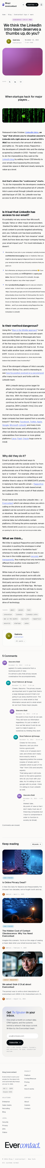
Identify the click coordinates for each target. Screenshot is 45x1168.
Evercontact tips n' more (23, 15)
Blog (9, 15)
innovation (8, 614)
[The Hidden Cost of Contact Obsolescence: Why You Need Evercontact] (22, 910)
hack (28, 610)
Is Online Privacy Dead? (14, 882)
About (26, 1102)
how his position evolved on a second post (25, 373)
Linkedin (22, 425)
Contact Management (10, 980)
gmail (12, 610)
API (25, 1085)
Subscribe (15, 1042)
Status (4, 1132)
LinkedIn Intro (31, 132)
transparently (8, 559)
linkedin (19, 614)
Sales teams (7, 1105)
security (7, 623)
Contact (27, 1108)
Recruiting (6, 1108)
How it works (29, 1089)
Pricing (26, 1082)
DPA (3, 1129)
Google (5, 425)
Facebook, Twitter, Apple (31, 421)
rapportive (37, 619)
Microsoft (14, 425)
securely (35, 556)
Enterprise (6, 1102)
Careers (27, 1105)
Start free (32, 5)
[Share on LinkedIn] (15, 82)
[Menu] (41, 5)
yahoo (27, 623)
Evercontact (7, 503)
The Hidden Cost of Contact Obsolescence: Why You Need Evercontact (17, 933)
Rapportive (38, 484)
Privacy (5, 1125)
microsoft (25, 619)
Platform (27, 1075)
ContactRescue (30, 1079)
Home (4, 15)
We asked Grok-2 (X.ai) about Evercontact (16, 985)
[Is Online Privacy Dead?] (22, 862)
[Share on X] (10, 82)
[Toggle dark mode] (23, 5)
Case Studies (8, 878)
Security (5, 1122)
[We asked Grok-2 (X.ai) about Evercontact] (22, 964)
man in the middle (11, 619)
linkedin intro (32, 614)
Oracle (26, 438)
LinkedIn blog (8, 159)
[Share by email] (21, 82)
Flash (19, 438)
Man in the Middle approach (24, 330)
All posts (36, 844)
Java (14, 438)
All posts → (20, 641)
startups (17, 623)
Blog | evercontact (9, 1072)
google (20, 610)
